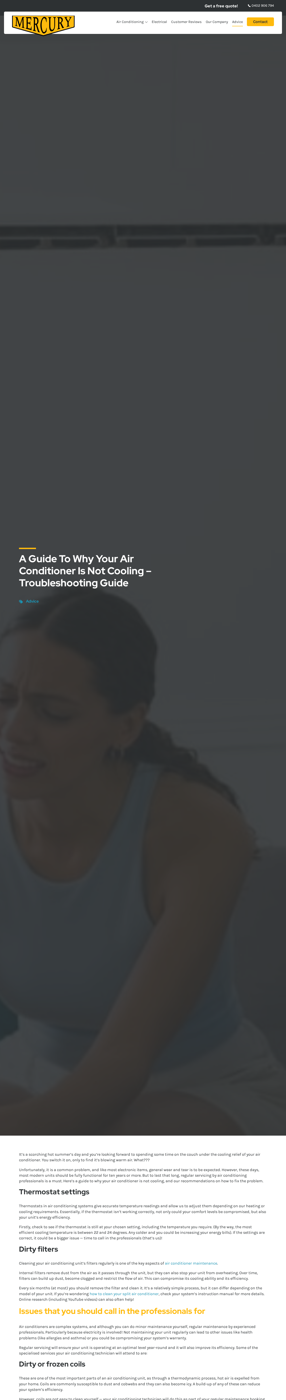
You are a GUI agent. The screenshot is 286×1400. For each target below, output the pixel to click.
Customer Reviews (186, 22)
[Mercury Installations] (43, 26)
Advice (237, 22)
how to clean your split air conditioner (124, 1293)
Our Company (217, 22)
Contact (260, 21)
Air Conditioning (130, 22)
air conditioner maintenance (191, 1263)
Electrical (159, 22)
